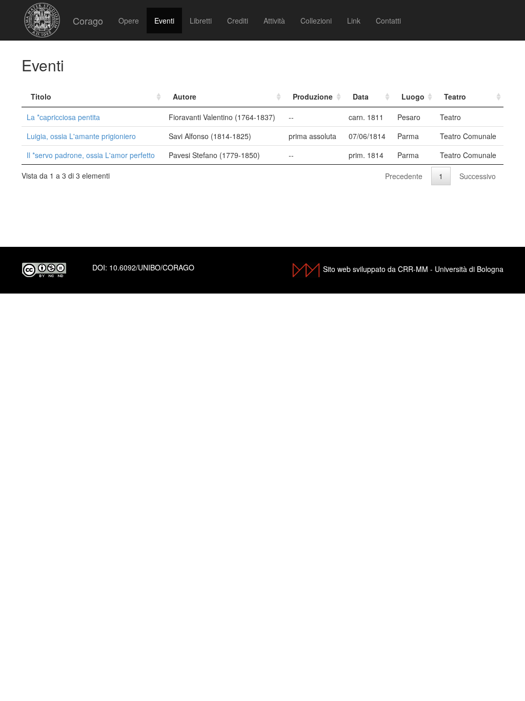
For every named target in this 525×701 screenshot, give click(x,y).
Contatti (388, 20)
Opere (128, 20)
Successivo (477, 176)
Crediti (237, 20)
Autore (184, 96)
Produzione (313, 96)
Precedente (403, 176)
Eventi (164, 20)
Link (353, 20)
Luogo (413, 96)
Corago (88, 20)
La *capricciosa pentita (63, 117)
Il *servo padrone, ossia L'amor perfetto (91, 155)
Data (361, 96)
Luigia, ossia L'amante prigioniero (81, 136)
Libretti (201, 20)
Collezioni (316, 20)
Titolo (41, 96)
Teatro (455, 96)
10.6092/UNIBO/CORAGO (151, 267)
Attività (274, 20)
